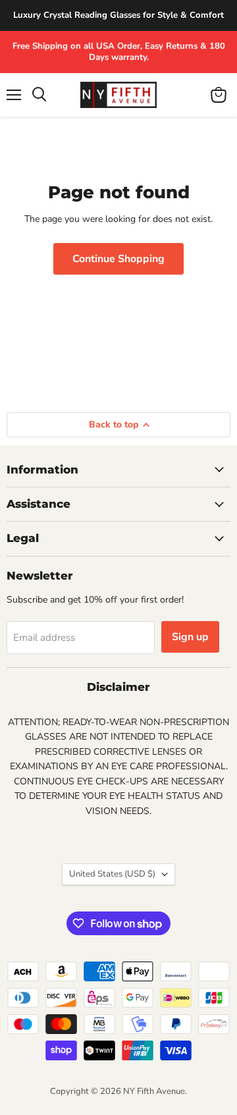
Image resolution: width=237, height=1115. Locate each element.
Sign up (190, 637)
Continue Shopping (118, 259)
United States (112, 874)
